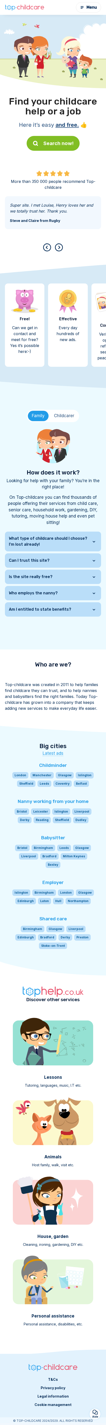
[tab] (38, 416)
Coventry (62, 783)
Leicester (40, 811)
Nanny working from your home (53, 801)
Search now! (58, 143)
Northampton (78, 901)
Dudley (80, 820)
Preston (82, 937)
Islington (84, 775)
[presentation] (48, 247)
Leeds (44, 783)
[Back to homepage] (24, 7)
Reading (42, 820)
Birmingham (43, 848)
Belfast (81, 783)
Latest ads (53, 753)
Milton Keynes (74, 856)
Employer (53, 882)
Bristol (22, 811)
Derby (24, 820)
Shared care (53, 919)
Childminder (53, 765)
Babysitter (53, 838)
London (20, 775)
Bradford (49, 856)
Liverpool (81, 811)
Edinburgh (26, 901)
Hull (58, 901)
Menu (92, 7)
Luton (44, 901)
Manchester (42, 775)
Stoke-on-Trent (53, 946)
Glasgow (64, 775)
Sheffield (26, 783)
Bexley (53, 864)
